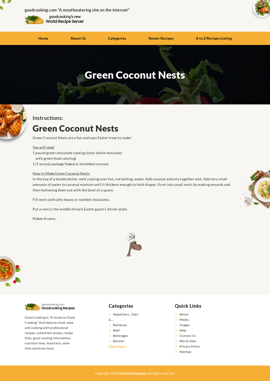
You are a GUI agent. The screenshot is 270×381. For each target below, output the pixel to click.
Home (43, 38)
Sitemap (185, 351)
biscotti (118, 341)
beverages (120, 335)
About (184, 314)
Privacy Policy (189, 346)
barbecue (120, 325)
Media (184, 319)
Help (182, 330)
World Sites (187, 341)
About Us (78, 38)
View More (117, 346)
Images (184, 325)
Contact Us (187, 335)
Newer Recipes (161, 38)
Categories (117, 38)
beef (116, 330)
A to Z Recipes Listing (214, 38)
